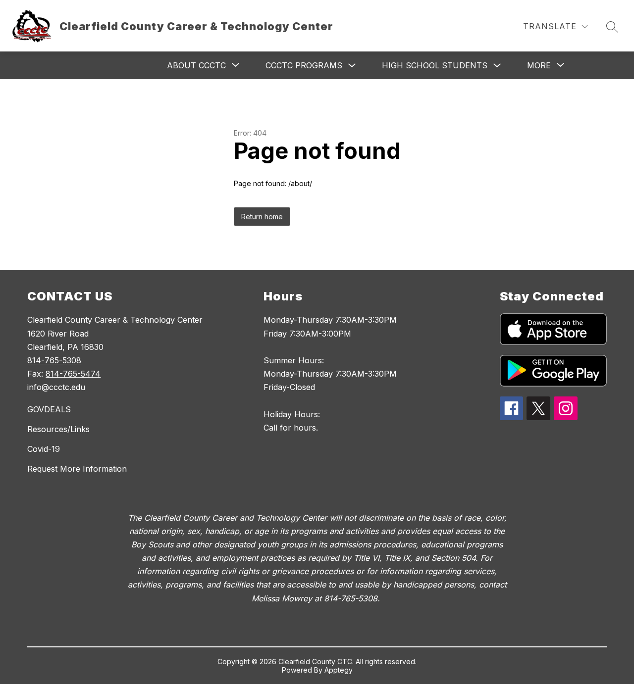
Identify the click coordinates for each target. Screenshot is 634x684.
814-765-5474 (73, 374)
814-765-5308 (54, 360)
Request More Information (77, 469)
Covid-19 (43, 449)
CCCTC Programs (303, 65)
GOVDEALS (49, 409)
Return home (262, 216)
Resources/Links (58, 429)
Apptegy (338, 670)
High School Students (434, 65)
